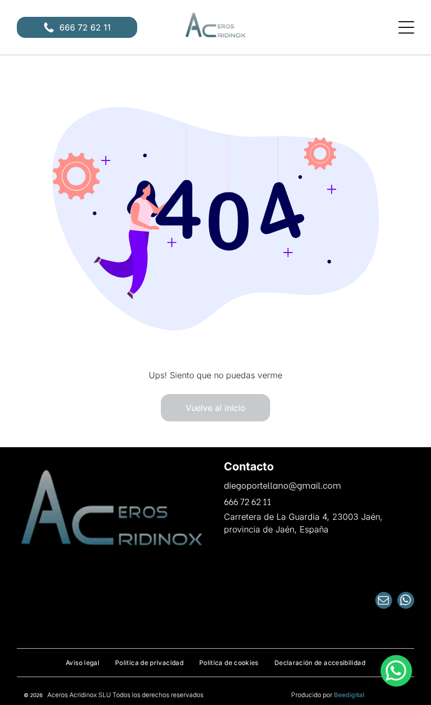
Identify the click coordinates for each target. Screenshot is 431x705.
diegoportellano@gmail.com (282, 485)
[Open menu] (406, 27)
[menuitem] (82, 663)
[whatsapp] (405, 601)
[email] (383, 601)
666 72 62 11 (247, 501)
